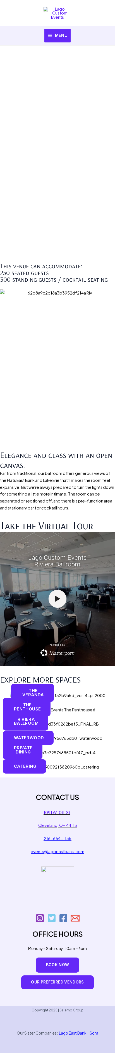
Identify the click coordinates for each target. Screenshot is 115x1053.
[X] (51, 918)
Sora (94, 1033)
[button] (58, 965)
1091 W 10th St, (57, 812)
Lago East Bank (72, 1033)
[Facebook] (63, 918)
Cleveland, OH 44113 (57, 825)
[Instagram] (39, 918)
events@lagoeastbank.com (57, 851)
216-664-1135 (57, 838)
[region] (57, 154)
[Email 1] (75, 918)
